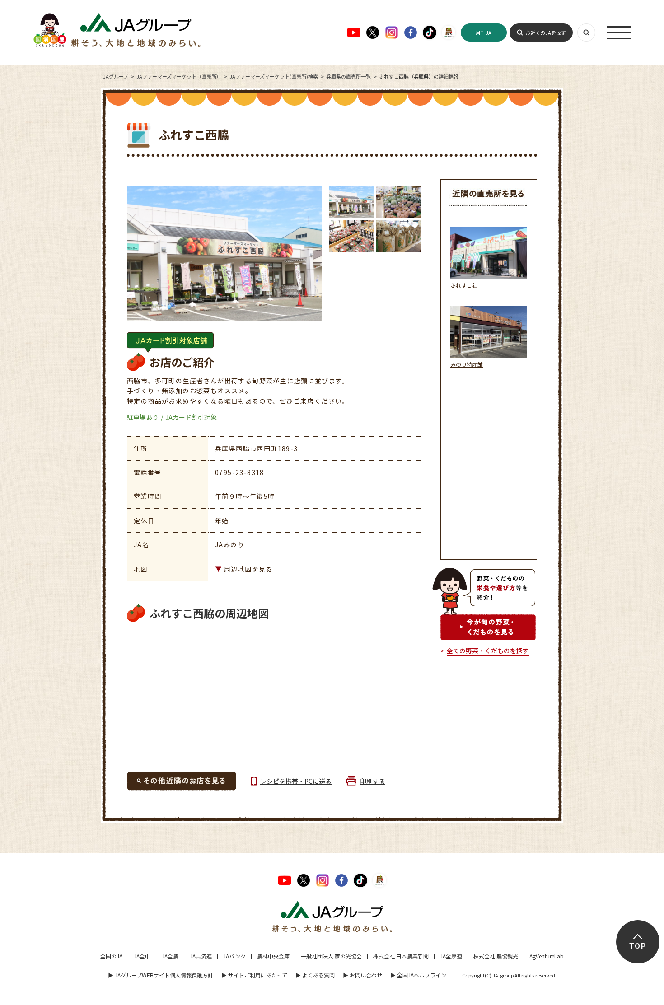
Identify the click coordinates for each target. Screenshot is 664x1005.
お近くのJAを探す (545, 32)
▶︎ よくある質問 (315, 975)
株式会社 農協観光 (495, 956)
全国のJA (111, 956)
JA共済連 (201, 956)
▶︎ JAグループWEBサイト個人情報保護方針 (160, 975)
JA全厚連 (451, 956)
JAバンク (234, 956)
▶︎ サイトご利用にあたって (254, 975)
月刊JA (483, 32)
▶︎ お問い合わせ (362, 975)
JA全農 (170, 956)
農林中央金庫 (273, 956)
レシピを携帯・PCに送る (296, 781)
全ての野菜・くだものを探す (488, 650)
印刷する (372, 781)
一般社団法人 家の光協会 (331, 956)
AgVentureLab (546, 956)
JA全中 (142, 956)
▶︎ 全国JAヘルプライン (418, 975)
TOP (637, 946)
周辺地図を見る (248, 568)
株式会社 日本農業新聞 (401, 956)
